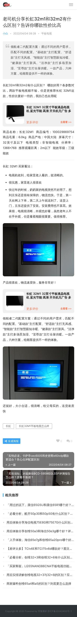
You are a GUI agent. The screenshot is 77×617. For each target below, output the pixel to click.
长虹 (8, 426)
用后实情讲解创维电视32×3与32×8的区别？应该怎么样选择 (40, 575)
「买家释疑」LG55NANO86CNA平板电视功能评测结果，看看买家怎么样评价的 (40, 566)
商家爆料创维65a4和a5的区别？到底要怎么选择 (39, 583)
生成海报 (13, 441)
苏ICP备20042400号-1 (59, 611)
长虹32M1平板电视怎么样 (34, 426)
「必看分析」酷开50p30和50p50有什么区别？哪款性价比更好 (40, 513)
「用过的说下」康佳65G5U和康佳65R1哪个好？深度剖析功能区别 (40, 505)
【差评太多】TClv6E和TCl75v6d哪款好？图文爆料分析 (40, 548)
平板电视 (46, 33)
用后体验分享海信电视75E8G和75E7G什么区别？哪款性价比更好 (40, 522)
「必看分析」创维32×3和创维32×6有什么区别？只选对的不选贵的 (40, 557)
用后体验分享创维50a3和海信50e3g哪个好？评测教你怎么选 (40, 531)
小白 (5, 33)
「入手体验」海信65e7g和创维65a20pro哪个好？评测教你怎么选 (40, 540)
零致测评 (42, 611)
